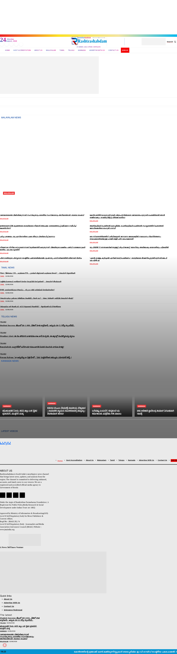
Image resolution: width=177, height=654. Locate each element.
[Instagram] (9, 495)
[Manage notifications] (5, 645)
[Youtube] (22, 495)
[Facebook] (2, 495)
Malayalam (4, 641)
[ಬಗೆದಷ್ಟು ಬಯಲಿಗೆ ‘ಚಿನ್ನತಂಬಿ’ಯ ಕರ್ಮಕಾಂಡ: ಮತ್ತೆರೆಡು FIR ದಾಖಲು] (111, 391)
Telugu (3, 623)
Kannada (6, 406)
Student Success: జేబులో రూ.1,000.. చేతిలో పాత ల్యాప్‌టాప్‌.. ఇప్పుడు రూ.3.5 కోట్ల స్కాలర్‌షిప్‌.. (20, 619)
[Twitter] (15, 495)
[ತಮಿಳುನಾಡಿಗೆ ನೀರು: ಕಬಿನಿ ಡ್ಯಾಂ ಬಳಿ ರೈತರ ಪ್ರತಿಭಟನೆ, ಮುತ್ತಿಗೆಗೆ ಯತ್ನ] (21, 391)
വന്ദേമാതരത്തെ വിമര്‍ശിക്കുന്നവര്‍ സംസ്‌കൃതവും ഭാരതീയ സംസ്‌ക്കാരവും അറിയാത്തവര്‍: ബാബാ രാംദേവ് (17, 636)
